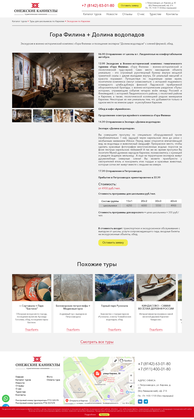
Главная (19, 377)
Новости (111, 14)
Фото (50, 377)
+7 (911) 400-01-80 (154, 369)
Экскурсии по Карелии (78, 21)
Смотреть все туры (97, 342)
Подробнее (90, 414)
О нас (141, 14)
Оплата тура (53, 380)
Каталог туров (92, 14)
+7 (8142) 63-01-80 (98, 5)
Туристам (155, 14)
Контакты (172, 14)
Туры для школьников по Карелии (47, 21)
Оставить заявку (130, 5)
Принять (104, 414)
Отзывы (127, 14)
